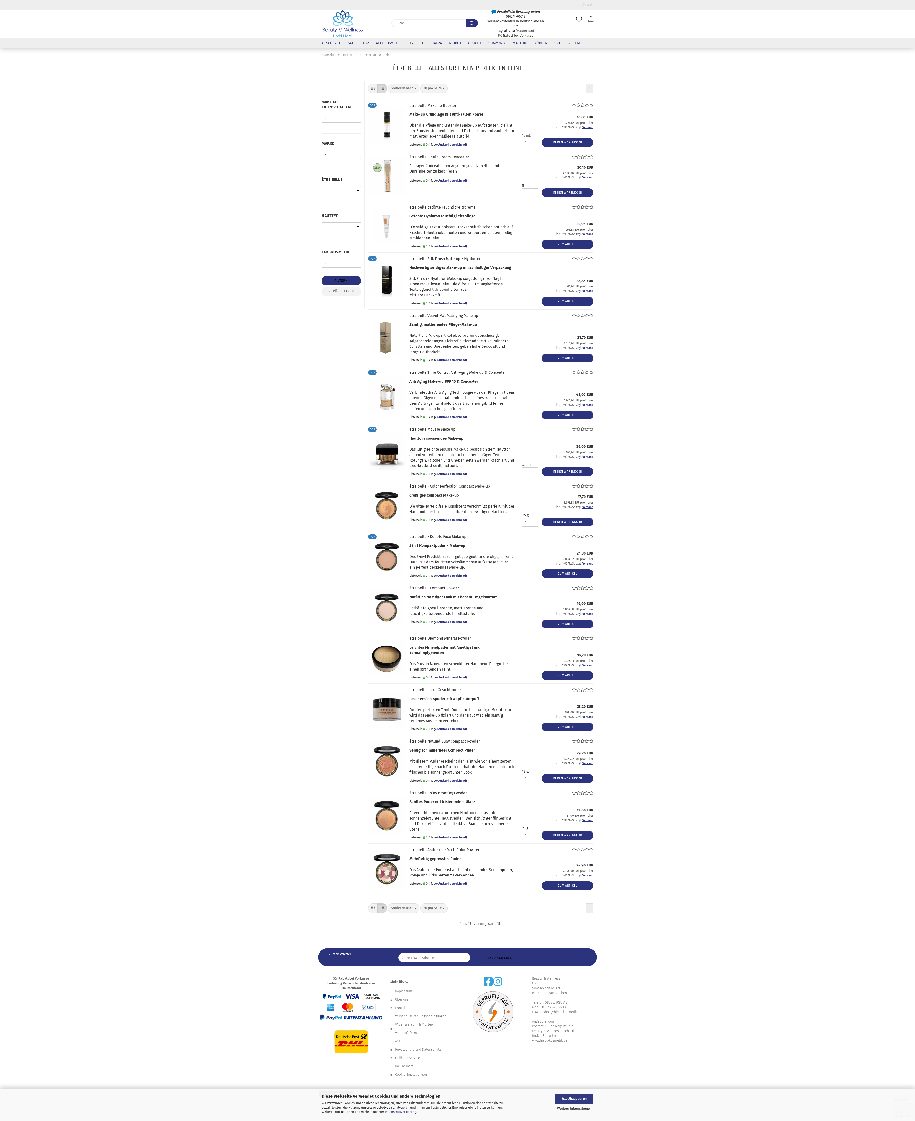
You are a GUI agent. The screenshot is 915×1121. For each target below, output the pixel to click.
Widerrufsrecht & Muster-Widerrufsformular (414, 1029)
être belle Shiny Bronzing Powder (438, 793)
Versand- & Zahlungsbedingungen (420, 1016)
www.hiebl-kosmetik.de (549, 1041)
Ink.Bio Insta (404, 1066)
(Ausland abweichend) (452, 144)
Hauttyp (330, 216)
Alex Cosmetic (388, 43)
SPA (557, 43)
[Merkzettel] (579, 20)
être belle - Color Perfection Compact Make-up (449, 486)
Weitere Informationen (574, 1109)
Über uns (402, 1000)
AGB (398, 1041)
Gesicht (474, 43)
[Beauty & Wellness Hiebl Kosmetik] (343, 24)
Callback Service (407, 1058)
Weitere (574, 43)
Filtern (341, 281)
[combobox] (403, 88)
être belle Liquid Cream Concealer (439, 157)
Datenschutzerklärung (400, 1112)
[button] (591, 20)
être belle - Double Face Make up (438, 536)
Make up (520, 43)
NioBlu (455, 43)
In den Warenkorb (567, 142)
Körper (540, 43)
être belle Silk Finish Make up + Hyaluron (444, 258)
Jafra (437, 43)
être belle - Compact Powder (434, 588)
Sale (352, 43)
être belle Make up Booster (432, 105)
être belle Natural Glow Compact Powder (444, 741)
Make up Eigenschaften (336, 105)
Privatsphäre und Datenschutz (418, 1050)
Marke (328, 143)
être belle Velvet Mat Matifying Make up (443, 315)
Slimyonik (497, 43)
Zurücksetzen (341, 291)
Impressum (403, 991)
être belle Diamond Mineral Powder (440, 638)
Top (366, 43)
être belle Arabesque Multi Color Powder (444, 849)
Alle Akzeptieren (574, 1099)
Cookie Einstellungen (411, 1075)
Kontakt (401, 1008)
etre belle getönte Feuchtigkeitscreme (442, 207)
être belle (416, 43)
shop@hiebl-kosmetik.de (562, 1012)
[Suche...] (472, 23)
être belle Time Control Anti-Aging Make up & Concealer (457, 372)
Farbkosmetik (336, 252)
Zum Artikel (567, 244)
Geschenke (331, 43)
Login (589, 4)
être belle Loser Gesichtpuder (435, 690)
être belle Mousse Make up (432, 429)
